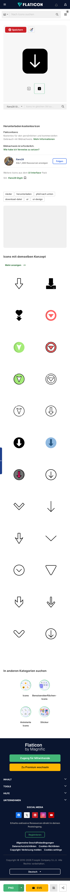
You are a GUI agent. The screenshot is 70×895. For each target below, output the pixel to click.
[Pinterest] (35, 815)
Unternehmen (12, 800)
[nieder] (19, 283)
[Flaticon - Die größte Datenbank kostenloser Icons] (30, 4)
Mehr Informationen (44, 139)
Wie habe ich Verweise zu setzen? (21, 149)
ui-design (38, 199)
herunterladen (24, 194)
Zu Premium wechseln (35, 767)
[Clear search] (49, 14)
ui (27, 199)
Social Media (35, 807)
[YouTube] (51, 815)
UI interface (34, 172)
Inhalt (7, 779)
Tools (7, 786)
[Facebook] (19, 815)
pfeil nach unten (44, 194)
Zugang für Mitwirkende (35, 758)
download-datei (13, 199)
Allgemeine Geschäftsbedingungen (35, 842)
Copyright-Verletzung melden (26, 849)
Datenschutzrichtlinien (24, 846)
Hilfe (6, 793)
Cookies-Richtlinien (49, 846)
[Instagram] (43, 815)
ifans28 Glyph (15, 178)
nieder (8, 194)
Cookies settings (53, 850)
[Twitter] (27, 815)
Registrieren (35, 834)
